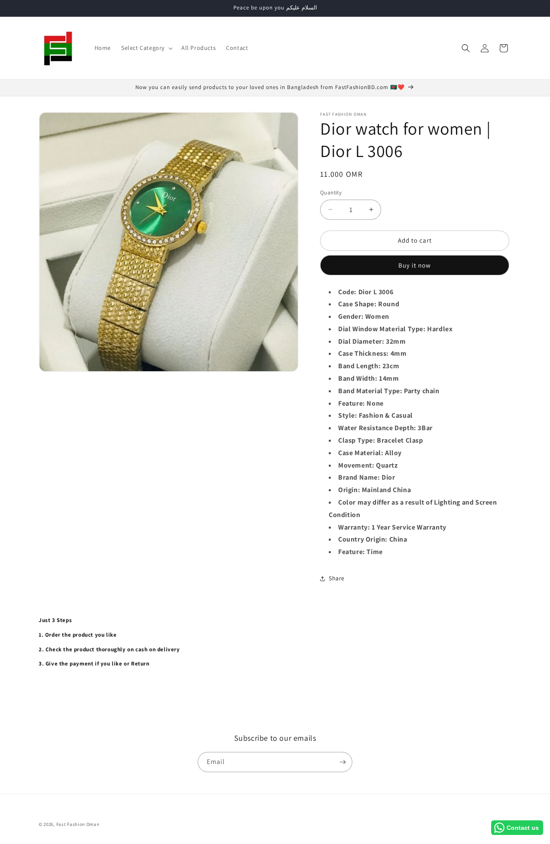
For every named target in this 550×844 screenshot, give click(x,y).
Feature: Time (360, 551)
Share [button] (337, 578)
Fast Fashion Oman (78, 824)
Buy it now (414, 265)
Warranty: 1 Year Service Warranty (392, 527)
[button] (146, 48)
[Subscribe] (342, 762)
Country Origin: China (372, 539)
